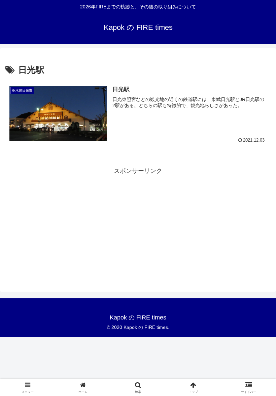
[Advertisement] (138, 223)
